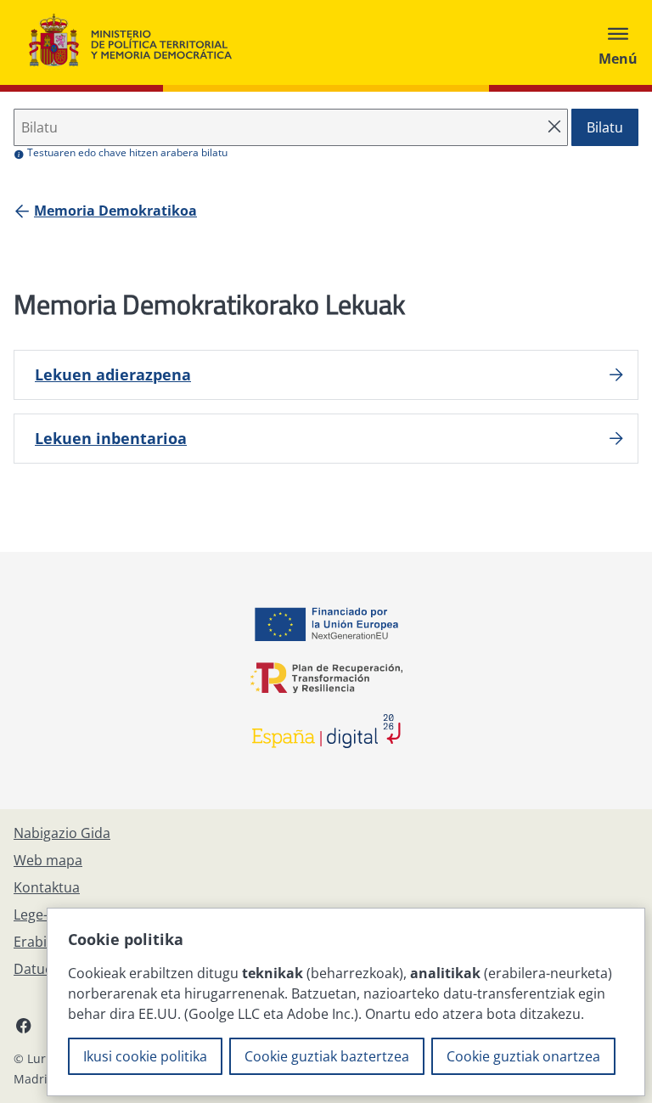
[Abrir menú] (618, 42)
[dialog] (346, 1002)
